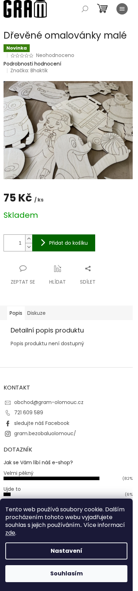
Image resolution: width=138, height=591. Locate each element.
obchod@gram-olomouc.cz (49, 402)
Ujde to (12, 489)
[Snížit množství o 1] (28, 247)
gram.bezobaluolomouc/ (45, 433)
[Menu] (122, 9)
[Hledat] (85, 9)
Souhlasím (66, 573)
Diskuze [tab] (36, 313)
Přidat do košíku (68, 242)
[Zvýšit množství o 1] (28, 239)
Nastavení (66, 551)
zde (10, 533)
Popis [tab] (16, 313)
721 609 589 (28, 412)
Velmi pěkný (19, 473)
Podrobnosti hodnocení (32, 64)
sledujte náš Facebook (41, 423)
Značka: (29, 70)
